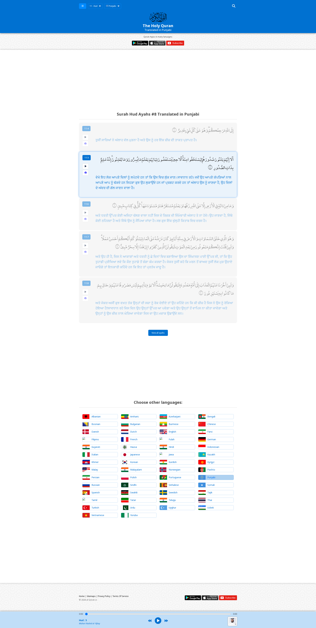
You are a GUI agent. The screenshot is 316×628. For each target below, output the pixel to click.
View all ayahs (158, 332)
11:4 (86, 128)
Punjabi (112, 6)
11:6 (86, 203)
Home (82, 596)
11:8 (86, 283)
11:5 (86, 157)
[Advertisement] (158, 78)
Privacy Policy (104, 596)
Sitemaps (91, 596)
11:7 (86, 236)
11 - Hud (93, 6)
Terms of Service (120, 596)
